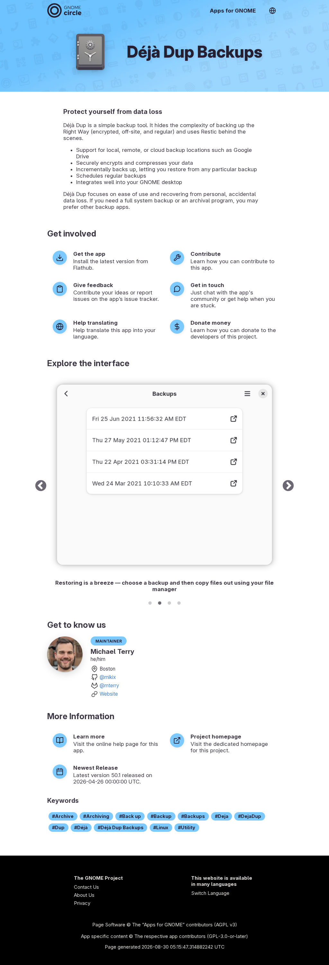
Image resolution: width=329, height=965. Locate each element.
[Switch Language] (272, 10)
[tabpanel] (164, 486)
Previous (40, 486)
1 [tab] (150, 602)
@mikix (108, 677)
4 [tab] (179, 602)
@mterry (109, 685)
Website (109, 694)
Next (288, 486)
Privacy (82, 903)
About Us (84, 895)
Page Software (108, 925)
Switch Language (210, 893)
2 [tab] (159, 602)
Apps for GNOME (233, 10)
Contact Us (86, 887)
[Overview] (64, 10)
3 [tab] (169, 602)
